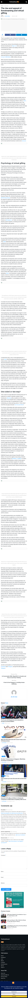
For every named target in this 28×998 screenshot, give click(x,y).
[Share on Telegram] (21, 35)
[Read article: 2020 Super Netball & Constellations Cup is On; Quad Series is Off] (3, 916)
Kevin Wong (4, 742)
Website (3, 883)
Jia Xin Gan (7, 16)
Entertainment (4, 964)
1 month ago (11, 837)
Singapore (3, 957)
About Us (3, 973)
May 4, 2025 (10, 917)
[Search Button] (26, 2)
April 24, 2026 (10, 742)
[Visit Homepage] (14, 2)
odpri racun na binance (20, 834)
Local (3, 717)
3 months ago (10, 809)
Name (2, 871)
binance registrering (5, 831)
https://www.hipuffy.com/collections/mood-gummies (12, 813)
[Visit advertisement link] (14, 900)
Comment (3, 855)
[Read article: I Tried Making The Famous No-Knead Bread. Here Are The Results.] (3, 927)
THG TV (2, 967)
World (2, 960)
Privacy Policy (4, 976)
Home (2, 5)
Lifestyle (3, 962)
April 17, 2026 (10, 762)
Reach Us (3, 978)
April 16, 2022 (14, 16)
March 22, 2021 (10, 928)
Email (2, 877)
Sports (2, 965)
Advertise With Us (5, 974)
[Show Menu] (1, 2)
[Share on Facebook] (10, 35)
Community (6, 5)
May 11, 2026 (7, 723)
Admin (3, 723)
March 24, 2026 (10, 781)
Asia (2, 959)
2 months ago (14, 831)
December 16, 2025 (11, 801)
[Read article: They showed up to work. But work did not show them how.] (14, 770)
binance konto (4, 837)
